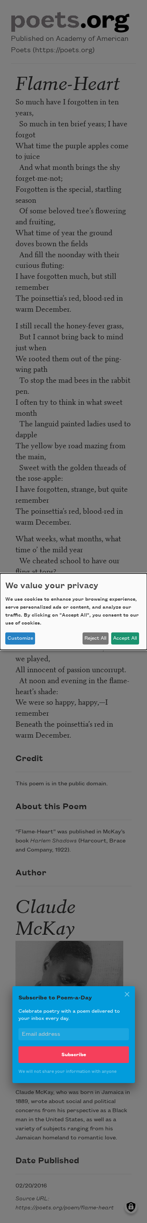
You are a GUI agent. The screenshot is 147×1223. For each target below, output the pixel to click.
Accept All (125, 638)
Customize (20, 638)
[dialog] (73, 611)
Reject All (95, 638)
